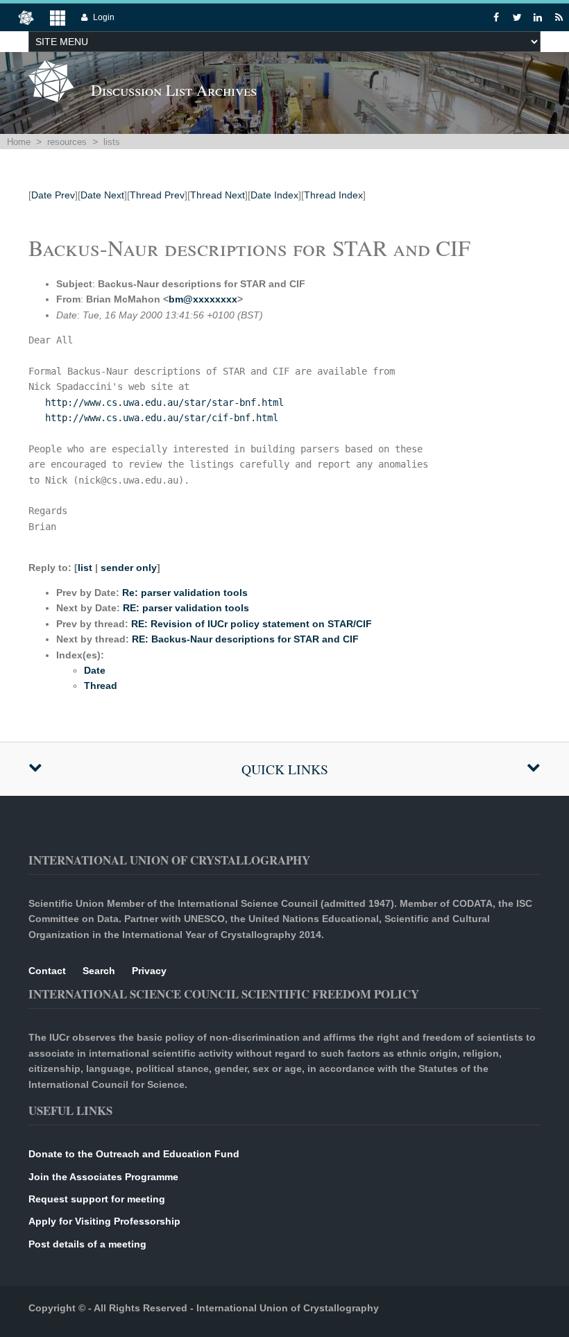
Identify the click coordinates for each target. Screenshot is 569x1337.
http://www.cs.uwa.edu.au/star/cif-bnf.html (161, 417)
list (85, 567)
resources (67, 142)
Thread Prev (157, 195)
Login (103, 17)
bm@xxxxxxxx (203, 299)
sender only (129, 567)
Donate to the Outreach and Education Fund (133, 1153)
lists (111, 142)
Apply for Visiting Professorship (104, 1221)
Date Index (274, 195)
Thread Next (217, 195)
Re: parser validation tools (185, 592)
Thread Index (333, 195)
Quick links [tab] (284, 769)
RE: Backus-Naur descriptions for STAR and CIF (245, 639)
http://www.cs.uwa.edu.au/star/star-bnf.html (164, 402)
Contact (47, 970)
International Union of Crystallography (287, 1307)
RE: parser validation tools (186, 607)
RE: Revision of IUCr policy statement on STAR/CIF (251, 623)
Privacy (149, 970)
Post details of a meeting (87, 1244)
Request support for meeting (96, 1198)
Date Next (102, 195)
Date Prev (53, 195)
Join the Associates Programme (103, 1176)
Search (99, 970)
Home (19, 142)
